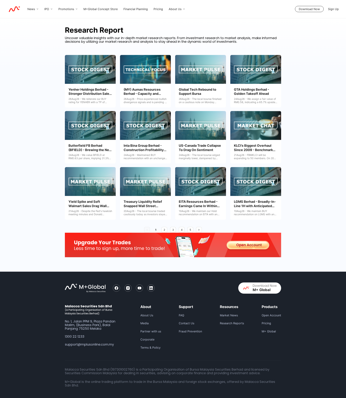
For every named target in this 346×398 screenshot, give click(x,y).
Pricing (158, 9)
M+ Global (269, 331)
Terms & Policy (150, 347)
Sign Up (333, 9)
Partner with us (150, 331)
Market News (229, 315)
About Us (146, 315)
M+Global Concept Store (100, 9)
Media (144, 323)
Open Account (271, 315)
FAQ (181, 315)
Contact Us (186, 323)
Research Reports (232, 323)
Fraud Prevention (190, 331)
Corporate (147, 339)
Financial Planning (135, 9)
